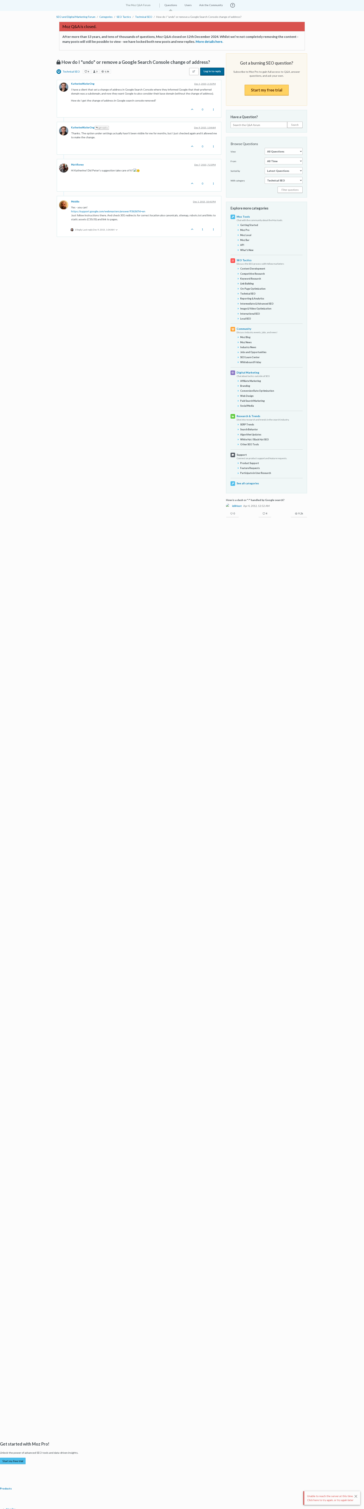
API (242, 245)
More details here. (209, 42)
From (233, 161)
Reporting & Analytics (252, 298)
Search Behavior (249, 429)
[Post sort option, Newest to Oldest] (194, 71)
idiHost (237, 506)
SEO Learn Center (250, 357)
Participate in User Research (255, 473)
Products (6, 1488)
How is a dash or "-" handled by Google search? (255, 500)
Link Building (247, 283)
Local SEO (245, 318)
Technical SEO (71, 71)
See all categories (248, 483)
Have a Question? (244, 117)
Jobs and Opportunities (253, 352)
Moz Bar (244, 240)
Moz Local (245, 235)
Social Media (247, 405)
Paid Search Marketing (252, 400)
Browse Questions (244, 144)
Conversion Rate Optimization (257, 390)
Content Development (252, 268)
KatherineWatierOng (82, 83)
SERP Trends (247, 424)
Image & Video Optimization (255, 308)
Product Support (249, 463)
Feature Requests (250, 468)
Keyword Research (250, 278)
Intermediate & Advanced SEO (257, 303)
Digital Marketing (248, 372)
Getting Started (249, 225)
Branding (245, 385)
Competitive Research (252, 273)
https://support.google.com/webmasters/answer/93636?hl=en (108, 211)
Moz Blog (245, 337)
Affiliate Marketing (250, 381)
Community (244, 328)
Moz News (246, 342)
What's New (246, 250)
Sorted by (235, 171)
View (233, 151)
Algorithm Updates (250, 434)
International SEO (250, 313)
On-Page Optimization (252, 288)
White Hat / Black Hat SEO (254, 439)
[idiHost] (228, 505)
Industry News (248, 347)
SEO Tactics (244, 260)
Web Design (246, 396)
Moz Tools (243, 216)
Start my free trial (266, 90)
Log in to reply (212, 71)
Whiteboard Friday (250, 362)
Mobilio (75, 201)
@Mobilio (103, 127)
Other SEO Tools (249, 444)
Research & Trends (248, 416)
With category (238, 180)
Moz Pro (244, 230)
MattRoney (77, 164)
